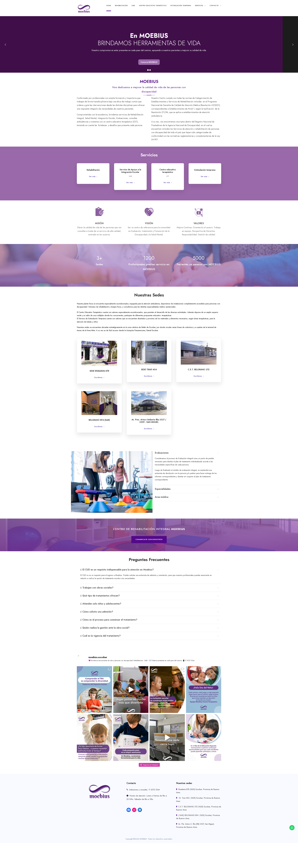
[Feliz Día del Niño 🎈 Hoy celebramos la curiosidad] (203, 689)
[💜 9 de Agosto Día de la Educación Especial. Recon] (203, 737)
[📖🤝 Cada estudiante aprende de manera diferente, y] (167, 689)
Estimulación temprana (181, 6)
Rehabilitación (121, 6)
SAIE (133, 6)
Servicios (199, 6)
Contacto (214, 6)
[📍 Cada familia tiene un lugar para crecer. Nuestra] (167, 737)
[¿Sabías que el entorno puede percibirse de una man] (94, 737)
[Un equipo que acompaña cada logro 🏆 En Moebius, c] (131, 737)
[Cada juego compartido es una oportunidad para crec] (131, 689)
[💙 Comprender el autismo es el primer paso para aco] (94, 689)
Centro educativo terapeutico (153, 6)
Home (108, 6)
